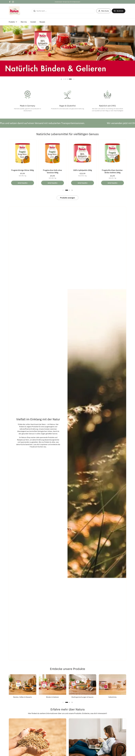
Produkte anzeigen (67, 198)
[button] (118, 11)
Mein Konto (105, 11)
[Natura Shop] (14, 11)
